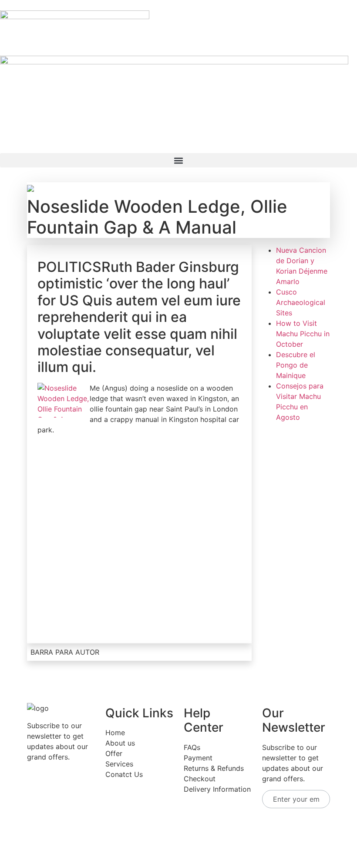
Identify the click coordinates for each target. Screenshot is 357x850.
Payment (198, 757)
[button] (178, 160)
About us (120, 743)
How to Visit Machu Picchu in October (303, 333)
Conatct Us (124, 774)
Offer (113, 753)
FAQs (192, 747)
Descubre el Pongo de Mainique (295, 365)
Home (115, 732)
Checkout (200, 778)
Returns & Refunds (214, 768)
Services (119, 764)
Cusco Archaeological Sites (300, 302)
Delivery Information (217, 789)
